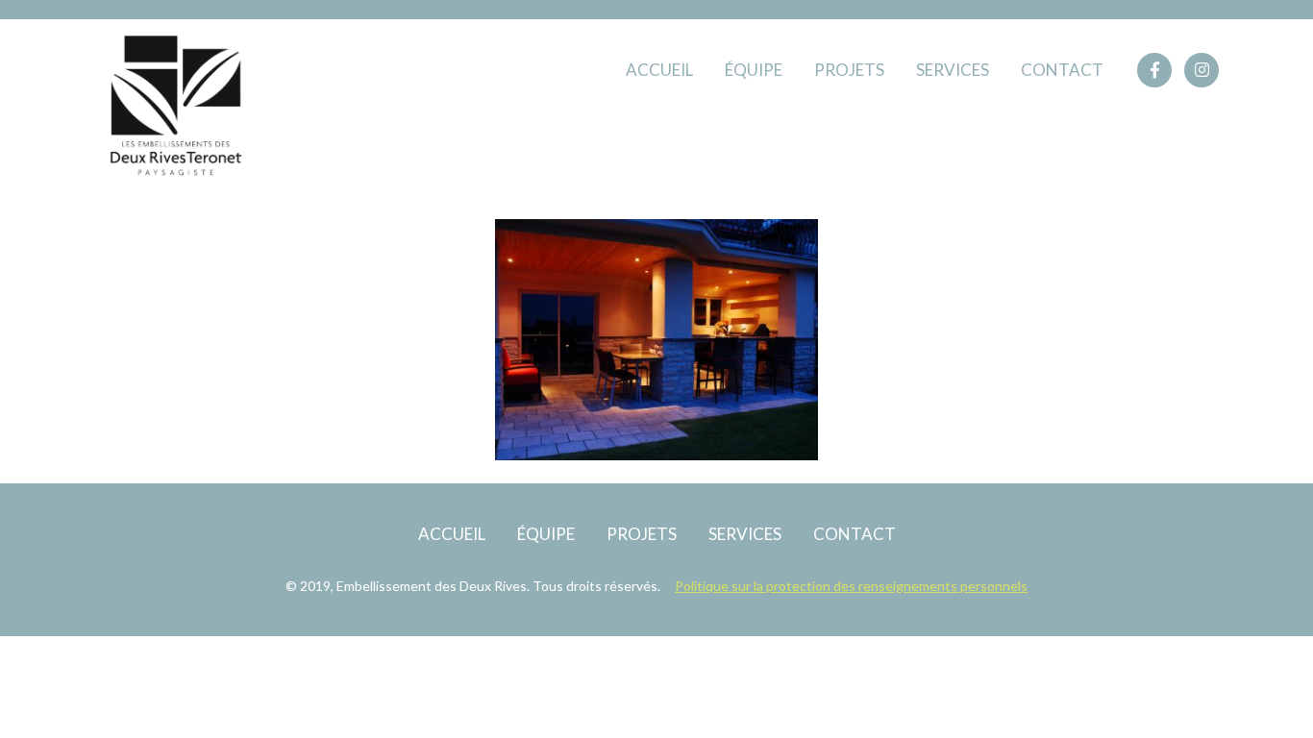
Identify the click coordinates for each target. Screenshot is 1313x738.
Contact (1062, 70)
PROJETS (849, 70)
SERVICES (952, 70)
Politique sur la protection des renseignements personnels (851, 586)
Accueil (659, 70)
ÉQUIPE (753, 70)
